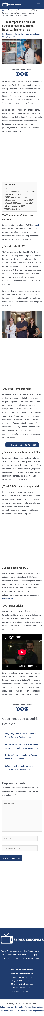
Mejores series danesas (22, 980)
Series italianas (24, 10)
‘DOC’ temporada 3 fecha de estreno (20, 191)
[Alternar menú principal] (38, 4)
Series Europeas (9, 10)
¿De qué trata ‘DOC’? (13, 194)
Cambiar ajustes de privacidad (31, 1011)
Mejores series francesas (22, 984)
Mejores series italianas (22, 991)
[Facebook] (18, 74)
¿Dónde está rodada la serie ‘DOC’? (19, 200)
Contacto (19, 1007)
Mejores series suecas (22, 988)
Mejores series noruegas (22, 977)
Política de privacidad (34, 1007)
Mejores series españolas (22, 973)
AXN (38, 225)
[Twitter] (22, 74)
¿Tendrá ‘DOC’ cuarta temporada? (19, 203)
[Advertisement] (22, 158)
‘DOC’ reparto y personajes (16, 197)
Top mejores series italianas (22, 445)
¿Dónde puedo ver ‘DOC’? (15, 206)
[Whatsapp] (26, 74)
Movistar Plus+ (9, 598)
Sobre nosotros (6, 1007)
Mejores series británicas (22, 970)
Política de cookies (8, 1011)
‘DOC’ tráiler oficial (12, 209)
